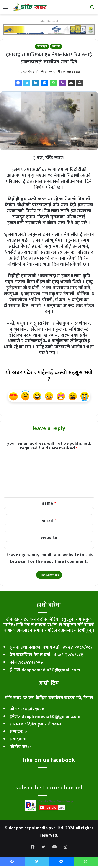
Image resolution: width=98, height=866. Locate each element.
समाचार (56, 46)
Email (49, 520)
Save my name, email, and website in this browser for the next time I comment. (51, 558)
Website (49, 537)
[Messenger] (44, 83)
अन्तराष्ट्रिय (42, 46)
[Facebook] (18, 83)
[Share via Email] (71, 83)
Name (49, 503)
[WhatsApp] (53, 83)
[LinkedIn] (35, 83)
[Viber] (62, 83)
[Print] (79, 83)
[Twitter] (26, 83)
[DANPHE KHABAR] (29, 7)
